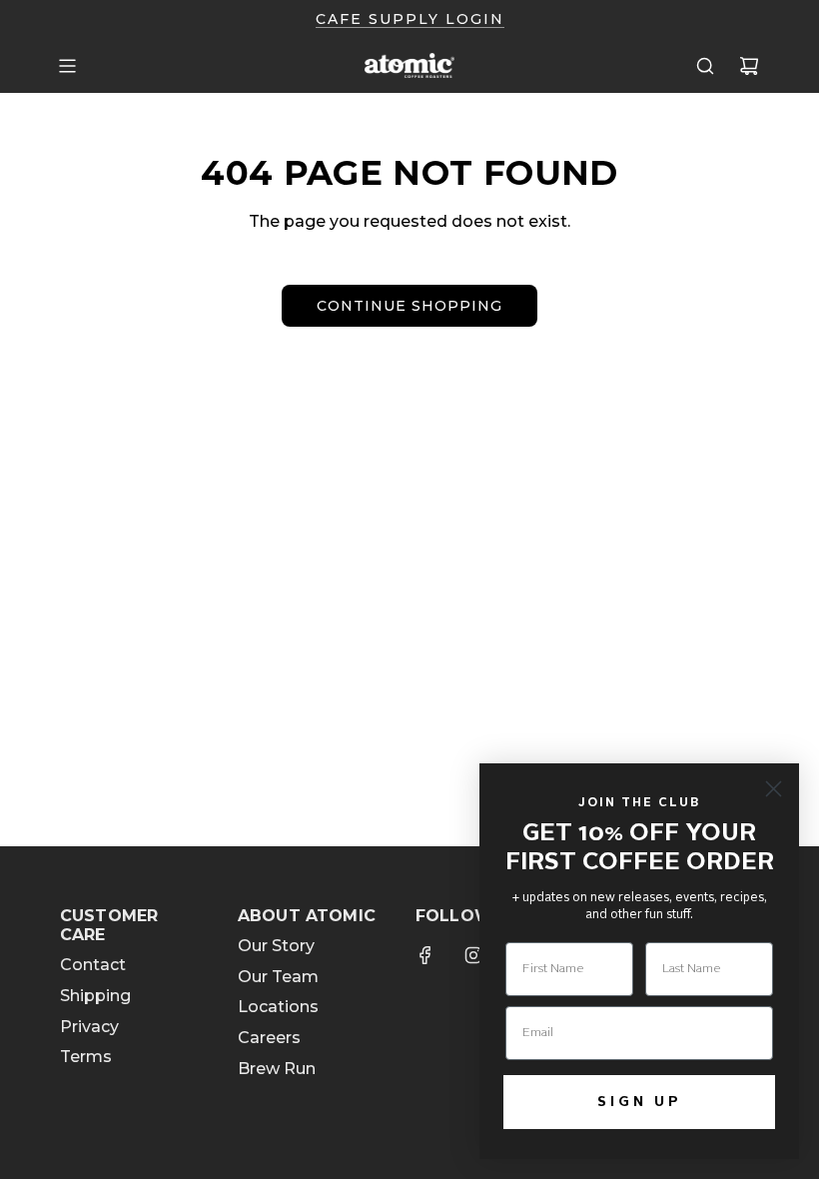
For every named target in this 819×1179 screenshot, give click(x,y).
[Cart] (749, 66)
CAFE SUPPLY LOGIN (410, 19)
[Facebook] (425, 955)
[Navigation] (67, 66)
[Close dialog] (773, 788)
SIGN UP (639, 1102)
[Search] (705, 66)
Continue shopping (409, 306)
